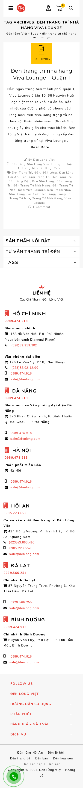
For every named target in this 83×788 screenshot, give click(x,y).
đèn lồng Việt (19, 181)
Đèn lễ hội (56, 752)
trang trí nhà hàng (47, 198)
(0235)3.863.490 (22, 542)
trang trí (64, 194)
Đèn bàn (41, 758)
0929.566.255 (21, 602)
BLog (35, 33)
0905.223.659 (20, 548)
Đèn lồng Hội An (30, 752)
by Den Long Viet (41, 160)
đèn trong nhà (58, 190)
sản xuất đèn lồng (41, 194)
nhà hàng (16, 194)
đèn (38, 172)
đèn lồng (50, 172)
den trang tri (22, 172)
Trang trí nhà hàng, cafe (41, 168)
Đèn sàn (53, 764)
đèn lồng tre (62, 177)
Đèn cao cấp (32, 764)
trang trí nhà (20, 198)
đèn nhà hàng (43, 181)
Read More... (41, 147)
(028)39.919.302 (24, 345)
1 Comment (41, 207)
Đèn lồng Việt (16, 33)
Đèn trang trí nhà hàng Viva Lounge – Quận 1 (41, 74)
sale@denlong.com (25, 379)
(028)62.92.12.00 (25, 367)
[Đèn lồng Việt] (21, 8)
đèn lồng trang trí (35, 177)
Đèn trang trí (20, 758)
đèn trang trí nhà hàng (32, 185)
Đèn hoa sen (63, 758)
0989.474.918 (21, 373)
